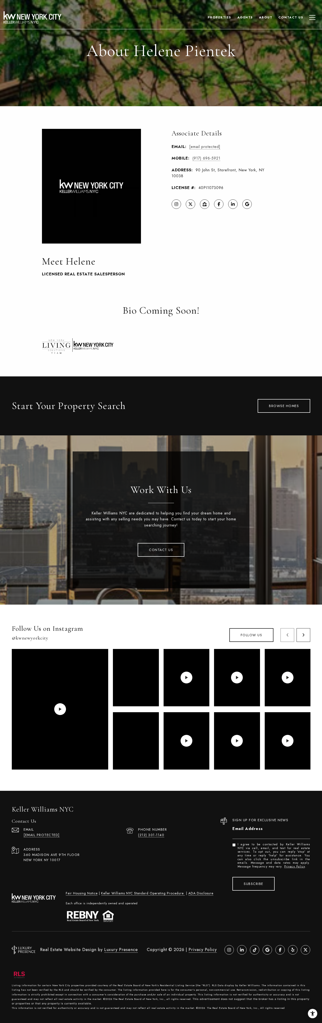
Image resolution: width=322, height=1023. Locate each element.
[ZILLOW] (204, 204)
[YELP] (292, 950)
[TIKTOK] (254, 950)
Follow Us (251, 635)
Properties (219, 17)
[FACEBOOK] (218, 204)
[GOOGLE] (247, 204)
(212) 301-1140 (151, 835)
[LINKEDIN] (233, 204)
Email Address (247, 828)
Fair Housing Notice (82, 893)
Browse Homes (284, 406)
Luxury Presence (121, 950)
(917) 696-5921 (206, 158)
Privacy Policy (294, 866)
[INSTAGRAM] (176, 204)
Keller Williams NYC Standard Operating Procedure (143, 893)
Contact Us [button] (161, 549)
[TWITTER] (190, 204)
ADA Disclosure (200, 893)
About (265, 17)
